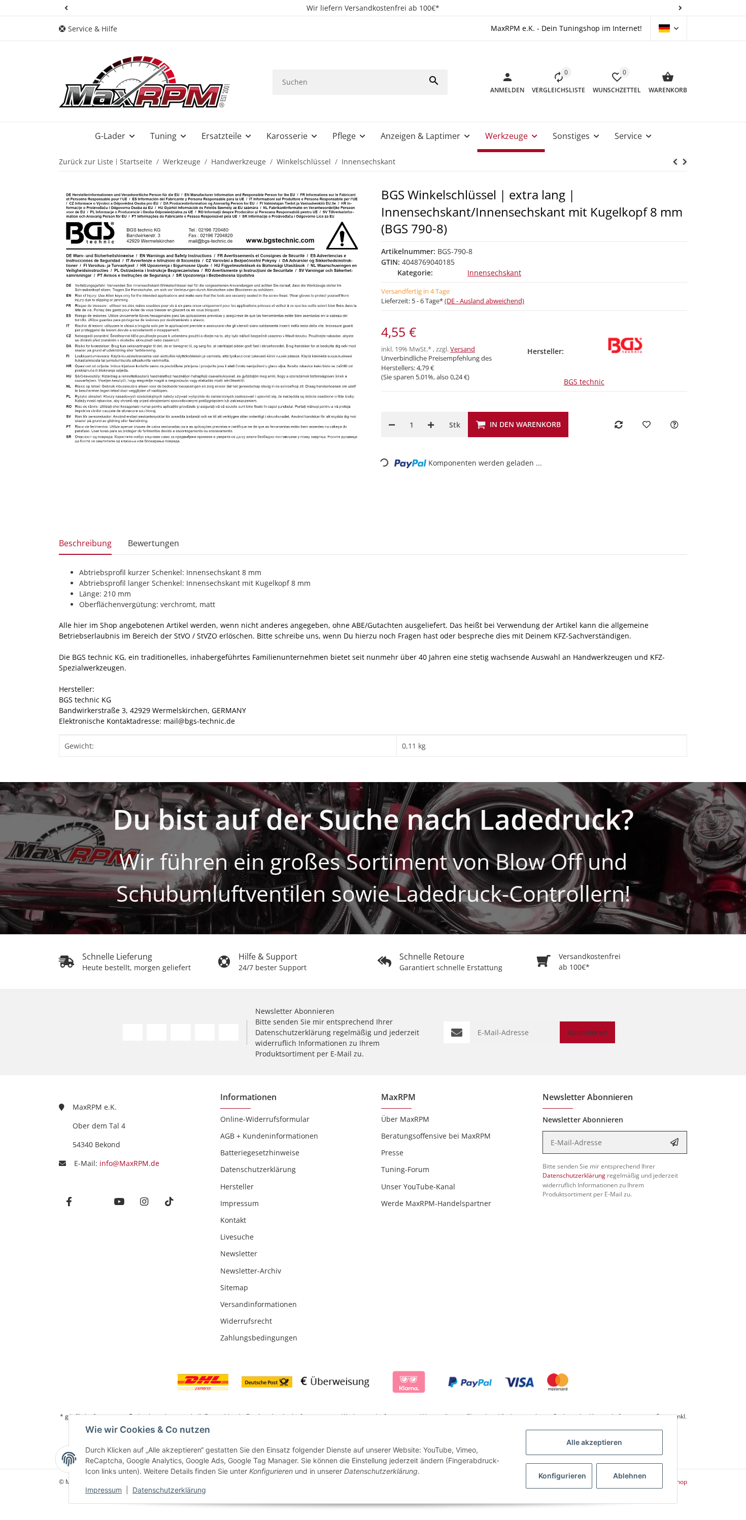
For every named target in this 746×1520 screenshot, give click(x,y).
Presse (392, 1152)
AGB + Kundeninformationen (269, 1136)
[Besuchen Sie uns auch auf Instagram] (205, 1032)
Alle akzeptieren (594, 1442)
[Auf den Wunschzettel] (646, 424)
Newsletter (238, 1253)
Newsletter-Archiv (250, 1271)
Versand (462, 349)
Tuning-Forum (405, 1169)
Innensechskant (494, 272)
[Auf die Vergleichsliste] (618, 424)
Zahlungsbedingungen (258, 1337)
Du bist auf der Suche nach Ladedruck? (373, 819)
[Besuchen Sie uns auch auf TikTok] (229, 1032)
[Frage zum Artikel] (674, 424)
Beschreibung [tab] (85, 543)
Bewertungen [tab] (153, 543)
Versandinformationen (258, 1304)
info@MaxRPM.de (129, 1163)
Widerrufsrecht (246, 1321)
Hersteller (237, 1186)
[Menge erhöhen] (431, 424)
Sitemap (234, 1287)
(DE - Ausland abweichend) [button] (484, 300)
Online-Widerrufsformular (265, 1119)
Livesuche (237, 1237)
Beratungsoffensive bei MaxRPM (436, 1136)
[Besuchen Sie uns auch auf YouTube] (180, 1032)
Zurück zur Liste (86, 161)
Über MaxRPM (405, 1119)
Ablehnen (630, 1475)
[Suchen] (434, 82)
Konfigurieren (562, 1475)
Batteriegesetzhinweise (259, 1152)
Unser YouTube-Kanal (418, 1186)
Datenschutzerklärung (169, 1490)
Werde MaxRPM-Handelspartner (436, 1203)
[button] (66, 8)
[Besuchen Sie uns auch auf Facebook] (133, 1032)
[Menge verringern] (391, 424)
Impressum (103, 1490)
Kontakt (233, 1220)
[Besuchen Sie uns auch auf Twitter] (156, 1032)
